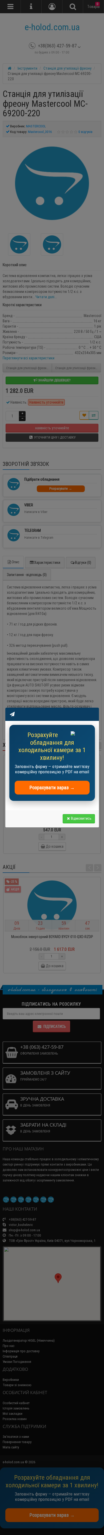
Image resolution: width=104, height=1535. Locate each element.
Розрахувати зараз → (52, 787)
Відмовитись (81, 818)
